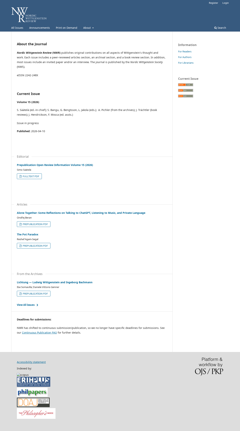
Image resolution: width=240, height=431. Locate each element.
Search (221, 27)
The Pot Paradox (27, 234)
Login (225, 3)
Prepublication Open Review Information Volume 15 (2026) (55, 165)
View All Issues (25, 305)
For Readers (184, 51)
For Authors (184, 57)
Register (213, 3)
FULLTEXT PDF (30, 176)
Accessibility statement (31, 362)
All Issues (17, 27)
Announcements (39, 27)
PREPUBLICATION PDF (35, 224)
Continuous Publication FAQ (39, 332)
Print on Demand (66, 27)
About (87, 27)
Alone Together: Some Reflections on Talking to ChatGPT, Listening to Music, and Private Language (81, 213)
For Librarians (186, 62)
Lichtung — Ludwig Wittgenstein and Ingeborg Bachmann (54, 282)
